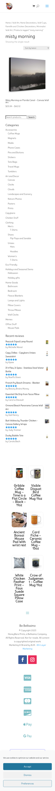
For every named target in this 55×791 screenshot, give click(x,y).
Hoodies (14, 251)
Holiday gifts (14, 277)
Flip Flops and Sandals (20, 238)
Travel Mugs (13, 166)
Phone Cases (14, 147)
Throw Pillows (14, 310)
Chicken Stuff (12, 217)
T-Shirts (13, 229)
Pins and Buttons (16, 152)
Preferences (27, 783)
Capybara (10, 213)
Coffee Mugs (14, 133)
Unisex (11, 243)
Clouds (11, 189)
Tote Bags (12, 161)
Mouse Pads (13, 328)
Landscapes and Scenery (20, 194)
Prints (10, 208)
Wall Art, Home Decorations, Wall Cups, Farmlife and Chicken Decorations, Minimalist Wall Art (26, 26)
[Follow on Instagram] (32, 659)
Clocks (11, 184)
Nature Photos (15, 198)
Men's (10, 226)
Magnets (12, 138)
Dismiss (27, 775)
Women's (12, 256)
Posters (11, 203)
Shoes (11, 234)
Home (8, 22)
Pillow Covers (14, 305)
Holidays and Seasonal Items (19, 269)
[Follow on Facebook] (22, 659)
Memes (9, 319)
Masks (11, 143)
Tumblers (12, 171)
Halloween (13, 273)
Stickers (11, 157)
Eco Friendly (11, 264)
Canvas (11, 180)
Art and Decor (12, 176)
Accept (27, 766)
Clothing (9, 222)
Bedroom (12, 291)
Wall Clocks (13, 314)
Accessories (11, 129)
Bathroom (13, 286)
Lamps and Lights (16, 300)
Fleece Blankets (15, 295)
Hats (12, 246)
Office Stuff (11, 324)
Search (31, 117)
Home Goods (12, 282)
